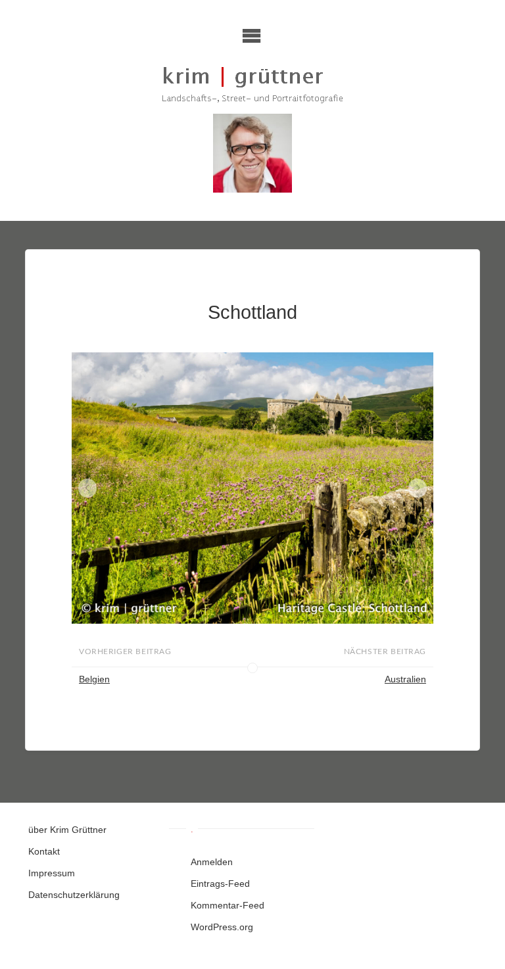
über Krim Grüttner (67, 829)
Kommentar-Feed (227, 905)
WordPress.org (222, 927)
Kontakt (44, 851)
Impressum (51, 873)
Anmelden (212, 862)
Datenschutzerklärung (74, 894)
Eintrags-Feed (220, 883)
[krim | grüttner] (253, 84)
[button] (87, 488)
